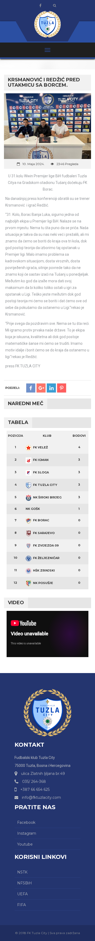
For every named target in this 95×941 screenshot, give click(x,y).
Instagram (26, 833)
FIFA (21, 904)
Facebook (26, 822)
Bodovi (79, 436)
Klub (47, 436)
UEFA (22, 894)
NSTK (22, 872)
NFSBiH (24, 883)
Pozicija (15, 436)
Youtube (25, 844)
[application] (47, 634)
